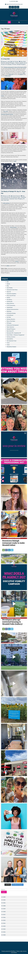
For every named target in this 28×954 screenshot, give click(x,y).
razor (9, 76)
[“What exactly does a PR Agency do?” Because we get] (14, 577)
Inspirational (10, 307)
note (15, 161)
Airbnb (2, 95)
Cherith (21, 74)
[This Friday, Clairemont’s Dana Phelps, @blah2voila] (14, 497)
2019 (4, 908)
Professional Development (13, 325)
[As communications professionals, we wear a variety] (14, 471)
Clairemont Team (13, 199)
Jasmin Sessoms (16, 196)
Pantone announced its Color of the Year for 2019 (15, 67)
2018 (4, 911)
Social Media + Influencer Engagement (15, 335)
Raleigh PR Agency (10, 63)
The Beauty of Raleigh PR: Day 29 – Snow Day (13, 192)
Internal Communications (12, 309)
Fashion (8, 297)
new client (5, 111)
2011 (4, 932)
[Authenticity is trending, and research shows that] (14, 816)
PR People (9, 323)
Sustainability (10, 339)
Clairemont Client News (12, 289)
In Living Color (5, 59)
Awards (8, 284)
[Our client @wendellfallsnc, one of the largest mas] (14, 630)
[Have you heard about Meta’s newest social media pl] (14, 365)
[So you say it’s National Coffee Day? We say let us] (14, 604)
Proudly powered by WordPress (9, 951)
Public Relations (10, 327)
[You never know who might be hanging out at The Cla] (14, 683)
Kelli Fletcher (15, 61)
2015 (4, 920)
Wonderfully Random (11, 346)
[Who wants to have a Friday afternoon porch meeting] (14, 737)
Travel (8, 343)
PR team (14, 64)
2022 (4, 900)
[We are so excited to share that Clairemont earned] (14, 869)
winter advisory (6, 203)
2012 (4, 929)
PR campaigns (8, 64)
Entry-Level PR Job (5, 197)
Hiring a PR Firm (10, 303)
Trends (8, 345)
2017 (4, 914)
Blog (21, 61)
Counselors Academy (11, 293)
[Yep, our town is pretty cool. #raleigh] (14, 710)
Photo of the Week (11, 321)
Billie (6, 76)
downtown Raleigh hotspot (7, 114)
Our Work (9, 317)
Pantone (17, 63)
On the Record (10, 315)
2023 (4, 897)
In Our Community (11, 305)
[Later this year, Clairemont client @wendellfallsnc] (14, 551)
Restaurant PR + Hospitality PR (14, 333)
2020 (4, 906)
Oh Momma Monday (11, 313)
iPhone (9, 74)
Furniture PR (9, 301)
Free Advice (9, 299)
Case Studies (10, 288)
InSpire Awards (13, 227)
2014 (4, 923)
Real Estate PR (10, 331)
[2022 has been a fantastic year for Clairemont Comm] (14, 444)
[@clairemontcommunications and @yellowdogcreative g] (14, 524)
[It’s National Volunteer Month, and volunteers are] (14, 790)
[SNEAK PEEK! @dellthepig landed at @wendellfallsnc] (14, 391)
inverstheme (14, 952)
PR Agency (20, 199)
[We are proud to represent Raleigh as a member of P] (14, 418)
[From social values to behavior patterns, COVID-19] (14, 843)
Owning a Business (11, 319)
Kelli (24, 73)
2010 (4, 935)
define (8, 265)
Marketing (9, 311)
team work (6, 200)
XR (12, 74)
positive (17, 261)
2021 (4, 903)
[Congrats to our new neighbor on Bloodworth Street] (14, 763)
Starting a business (11, 337)
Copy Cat (9, 291)
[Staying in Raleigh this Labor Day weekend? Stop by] (14, 657)
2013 (4, 926)
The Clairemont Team (15, 197)
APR (8, 282)
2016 (4, 917)
